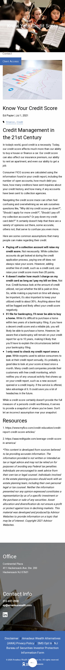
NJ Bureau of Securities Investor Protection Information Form (32, 648)
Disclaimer (12, 638)
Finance (10, 122)
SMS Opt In (45, 643)
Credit (20, 122)
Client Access (11, 61)
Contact (7, 53)
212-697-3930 (11, 601)
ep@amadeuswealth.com (17, 605)
